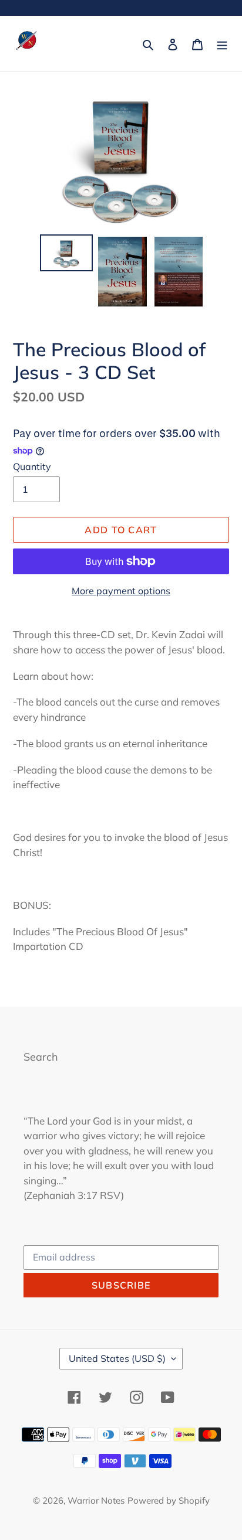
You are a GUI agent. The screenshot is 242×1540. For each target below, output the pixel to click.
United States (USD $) (117, 1358)
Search (40, 1057)
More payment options (121, 591)
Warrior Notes (96, 1500)
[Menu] (222, 43)
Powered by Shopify (168, 1500)
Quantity (32, 466)
